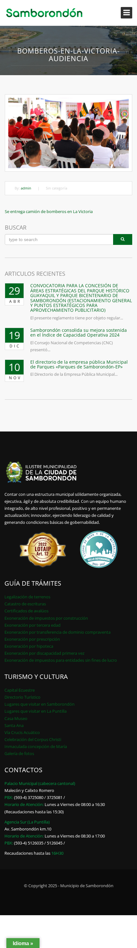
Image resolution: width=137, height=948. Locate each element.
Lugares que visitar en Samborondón (39, 704)
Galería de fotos (19, 753)
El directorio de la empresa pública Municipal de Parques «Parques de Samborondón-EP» (79, 364)
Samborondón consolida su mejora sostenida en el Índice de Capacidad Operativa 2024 (78, 332)
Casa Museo (15, 718)
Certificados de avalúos (26, 611)
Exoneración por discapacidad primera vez (44, 653)
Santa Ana (14, 725)
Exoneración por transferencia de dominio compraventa (57, 632)
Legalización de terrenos (27, 597)
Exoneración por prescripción (32, 639)
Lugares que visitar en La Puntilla (35, 711)
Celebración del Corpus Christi (32, 739)
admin (26, 188)
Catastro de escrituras (25, 604)
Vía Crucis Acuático (22, 732)
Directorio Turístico (22, 697)
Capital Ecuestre (19, 690)
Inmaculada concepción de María (35, 746)
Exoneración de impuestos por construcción (46, 618)
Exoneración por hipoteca (28, 646)
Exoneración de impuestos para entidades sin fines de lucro (60, 660)
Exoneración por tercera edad (32, 625)
